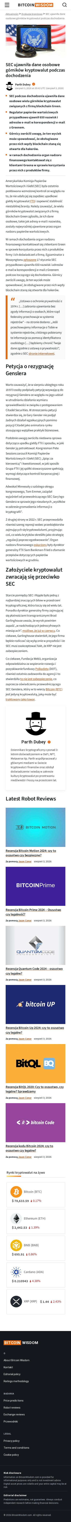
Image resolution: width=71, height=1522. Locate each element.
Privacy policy (11, 1440)
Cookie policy (11, 1454)
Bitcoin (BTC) (54, 689)
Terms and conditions (16, 1447)
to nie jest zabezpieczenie (36, 679)
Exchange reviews (14, 1414)
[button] (64, 5)
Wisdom (21, 1343)
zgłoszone (29, 260)
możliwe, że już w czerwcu (38, 631)
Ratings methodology (16, 1381)
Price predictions (13, 1400)
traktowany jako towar (20, 699)
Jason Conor (24, 861)
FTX (32, 201)
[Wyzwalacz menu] (7, 5)
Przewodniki (11, 1421)
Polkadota (42, 669)
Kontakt (8, 1367)
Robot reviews (12, 1407)
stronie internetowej (41, 353)
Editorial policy (12, 1374)
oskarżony (40, 545)
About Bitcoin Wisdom (16, 1360)
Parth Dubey (33, 741)
